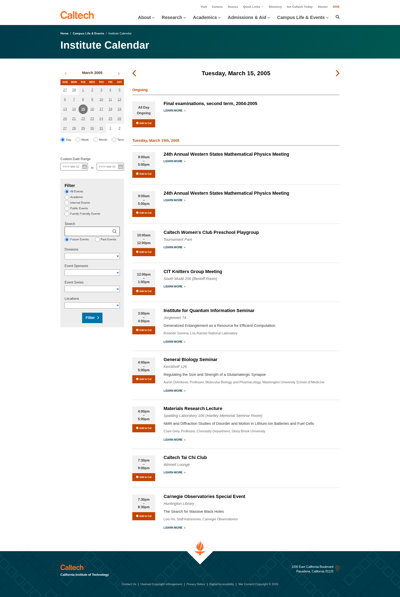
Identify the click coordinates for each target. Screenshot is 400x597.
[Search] (338, 17)
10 (101, 99)
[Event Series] (118, 289)
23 (92, 118)
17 (101, 109)
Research (172, 17)
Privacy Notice (195, 584)
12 (119, 99)
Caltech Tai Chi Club (185, 457)
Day (68, 139)
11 (110, 99)
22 (83, 118)
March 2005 (92, 73)
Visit (204, 6)
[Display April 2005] (119, 73)
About (144, 17)
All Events (76, 191)
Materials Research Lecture (193, 408)
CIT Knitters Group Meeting (193, 271)
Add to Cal (145, 123)
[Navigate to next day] (338, 73)
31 (101, 128)
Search (70, 224)
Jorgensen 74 (175, 318)
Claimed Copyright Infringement (161, 584)
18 (110, 109)
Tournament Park (178, 239)
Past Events (108, 239)
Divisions (71, 249)
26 (119, 118)
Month (103, 139)
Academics (205, 17)
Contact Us (129, 584)
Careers (217, 6)
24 (101, 118)
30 (92, 128)
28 (74, 90)
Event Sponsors (76, 266)
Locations (72, 298)
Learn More (173, 110)
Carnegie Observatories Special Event (204, 496)
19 (119, 109)
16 (92, 109)
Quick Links (252, 6)
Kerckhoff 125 (175, 367)
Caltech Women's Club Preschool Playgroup (211, 232)
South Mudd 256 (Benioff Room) (190, 279)
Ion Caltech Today (300, 6)
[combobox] (90, 256)
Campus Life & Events (301, 17)
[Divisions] (118, 256)
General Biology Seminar (191, 359)
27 (65, 90)
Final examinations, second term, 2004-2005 (210, 103)
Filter (90, 318)
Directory (275, 6)
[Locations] (118, 305)
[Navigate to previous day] (134, 73)
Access (233, 6)
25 (110, 118)
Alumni (323, 6)
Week (85, 139)
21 (74, 118)
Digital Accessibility (221, 584)
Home (64, 33)
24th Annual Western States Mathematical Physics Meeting (226, 154)
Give (336, 6)
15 (83, 109)
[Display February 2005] (65, 73)
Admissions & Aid (247, 17)
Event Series (74, 282)
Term (120, 139)
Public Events (79, 208)
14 (74, 109)
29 (83, 128)
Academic (76, 197)
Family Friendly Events (85, 213)
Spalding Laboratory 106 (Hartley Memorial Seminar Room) (213, 416)
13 (65, 109)
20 (65, 118)
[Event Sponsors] (118, 273)
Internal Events (80, 202)
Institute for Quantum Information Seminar (209, 310)
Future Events (79, 239)
